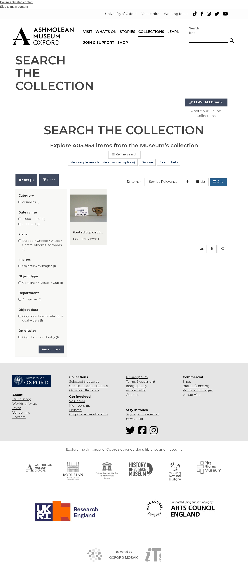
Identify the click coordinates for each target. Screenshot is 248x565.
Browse (147, 162)
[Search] (232, 39)
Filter (50, 180)
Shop (187, 381)
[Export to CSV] (202, 249)
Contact (19, 417)
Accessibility (136, 390)
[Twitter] (132, 433)
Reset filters (51, 349)
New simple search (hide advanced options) (102, 162)
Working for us (24, 404)
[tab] (26, 180)
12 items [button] (133, 181)
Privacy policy (137, 377)
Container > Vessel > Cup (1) (42, 283)
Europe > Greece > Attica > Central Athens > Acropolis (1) (42, 245)
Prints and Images (198, 390)
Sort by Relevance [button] (163, 181)
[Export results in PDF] (212, 249)
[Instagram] (155, 433)
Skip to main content (14, 6)
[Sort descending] (187, 182)
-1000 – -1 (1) (31, 224)
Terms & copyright (140, 381)
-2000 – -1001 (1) (33, 219)
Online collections (84, 390)
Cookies (132, 395)
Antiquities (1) (31, 299)
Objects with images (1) (39, 266)
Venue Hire (192, 395)
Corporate (77, 414)
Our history (21, 399)
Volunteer (77, 401)
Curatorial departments (88, 386)
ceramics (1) (31, 202)
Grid (220, 181)
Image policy (136, 386)
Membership (79, 405)
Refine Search (126, 154)
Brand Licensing (196, 386)
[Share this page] (222, 249)
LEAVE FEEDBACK (208, 102)
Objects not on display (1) (40, 337)
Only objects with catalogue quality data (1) (42, 318)
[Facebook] (143, 433)
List (202, 181)
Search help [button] (169, 162)
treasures (91, 381)
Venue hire (21, 412)
